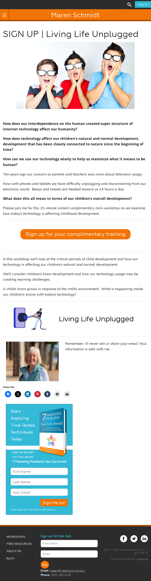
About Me (13, 551)
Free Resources (19, 544)
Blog (10, 558)
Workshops (15, 537)
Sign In (143, 4)
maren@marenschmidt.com (67, 570)
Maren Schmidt (75, 15)
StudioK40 (143, 559)
